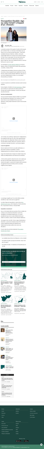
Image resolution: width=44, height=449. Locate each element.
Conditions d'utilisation (24, 447)
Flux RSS (17, 413)
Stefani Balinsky (7, 344)
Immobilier (26, 5)
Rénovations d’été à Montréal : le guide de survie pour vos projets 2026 (7, 386)
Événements (3, 413)
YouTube (17, 431)
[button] (1, 2)
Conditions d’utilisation (5, 431)
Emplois (3, 411)
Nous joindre (4, 423)
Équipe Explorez (8, 396)
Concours (3, 415)
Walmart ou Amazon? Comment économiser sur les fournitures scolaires (9, 341)
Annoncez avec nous (5, 425)
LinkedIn (17, 433)
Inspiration (21, 5)
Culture (16, 5)
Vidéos (3, 417)
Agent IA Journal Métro (8, 292)
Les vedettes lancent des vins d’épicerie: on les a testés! (14, 238)
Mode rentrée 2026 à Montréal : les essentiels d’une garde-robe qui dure (9, 331)
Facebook (17, 423)
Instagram (17, 427)
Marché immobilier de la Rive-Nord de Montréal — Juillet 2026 (6, 306)
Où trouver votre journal (33, 413)
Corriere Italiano (32, 417)
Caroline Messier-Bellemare (14, 64)
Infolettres (17, 411)
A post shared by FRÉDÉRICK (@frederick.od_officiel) (13, 194)
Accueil (2, 16)
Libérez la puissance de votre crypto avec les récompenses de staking (7, 393)
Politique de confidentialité (6, 433)
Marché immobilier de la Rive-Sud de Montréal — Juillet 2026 (19, 283)
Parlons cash (31, 5)
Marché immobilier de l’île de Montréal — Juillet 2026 (19, 306)
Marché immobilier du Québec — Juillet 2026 (9, 367)
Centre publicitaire (4, 427)
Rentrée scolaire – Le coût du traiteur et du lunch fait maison (9, 349)
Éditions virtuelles (33, 411)
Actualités (7, 5)
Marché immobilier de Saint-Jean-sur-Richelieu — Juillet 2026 (7, 283)
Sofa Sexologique (18, 87)
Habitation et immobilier (4, 280)
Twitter (17, 425)
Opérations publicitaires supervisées (7, 429)
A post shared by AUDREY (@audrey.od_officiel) (13, 132)
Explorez (37, 5)
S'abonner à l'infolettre (6, 261)
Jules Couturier (7, 45)
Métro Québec (32, 415)
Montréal (7, 355)
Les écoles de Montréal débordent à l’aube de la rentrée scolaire (9, 358)
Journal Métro (7, 335)
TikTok (17, 429)
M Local (11, 5)
